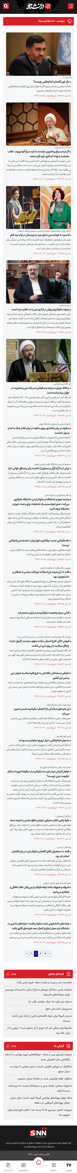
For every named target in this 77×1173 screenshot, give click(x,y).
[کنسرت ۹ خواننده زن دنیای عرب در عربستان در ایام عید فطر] (37, 207)
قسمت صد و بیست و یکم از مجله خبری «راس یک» (43, 982)
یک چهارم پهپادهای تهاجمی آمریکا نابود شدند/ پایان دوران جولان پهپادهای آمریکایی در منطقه (40, 1100)
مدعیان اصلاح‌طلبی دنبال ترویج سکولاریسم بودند (44, 740)
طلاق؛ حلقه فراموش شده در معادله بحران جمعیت (43, 1078)
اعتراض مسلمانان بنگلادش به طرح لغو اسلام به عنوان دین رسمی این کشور (40, 675)
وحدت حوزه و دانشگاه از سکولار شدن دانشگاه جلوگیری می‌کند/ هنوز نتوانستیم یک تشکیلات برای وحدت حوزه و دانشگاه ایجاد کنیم (41, 504)
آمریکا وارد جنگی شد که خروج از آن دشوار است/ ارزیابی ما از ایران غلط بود (39, 1030)
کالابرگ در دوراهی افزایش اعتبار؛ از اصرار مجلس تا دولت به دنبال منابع (40, 1069)
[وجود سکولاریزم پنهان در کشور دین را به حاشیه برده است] (37, 282)
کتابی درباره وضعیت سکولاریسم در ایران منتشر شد (43, 613)
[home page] (38, 1162)
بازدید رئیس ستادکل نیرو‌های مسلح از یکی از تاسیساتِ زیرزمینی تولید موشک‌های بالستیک (37, 992)
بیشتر (11, 974)
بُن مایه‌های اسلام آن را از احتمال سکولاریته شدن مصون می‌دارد (41, 711)
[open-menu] (71, 6)
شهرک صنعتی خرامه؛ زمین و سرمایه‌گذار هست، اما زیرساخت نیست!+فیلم (39, 1088)
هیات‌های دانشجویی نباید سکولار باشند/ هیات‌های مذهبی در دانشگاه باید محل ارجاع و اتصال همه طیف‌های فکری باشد (38, 926)
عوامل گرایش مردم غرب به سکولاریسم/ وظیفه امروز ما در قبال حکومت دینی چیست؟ (38, 774)
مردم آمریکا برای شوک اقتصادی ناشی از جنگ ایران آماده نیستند (41, 1018)
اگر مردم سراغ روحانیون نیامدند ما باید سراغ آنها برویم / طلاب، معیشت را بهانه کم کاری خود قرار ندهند (38, 154)
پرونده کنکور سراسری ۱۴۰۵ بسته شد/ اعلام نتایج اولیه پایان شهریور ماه (39, 1112)
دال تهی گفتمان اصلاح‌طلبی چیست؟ (51, 82)
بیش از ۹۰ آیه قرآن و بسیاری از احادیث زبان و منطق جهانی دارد (38, 468)
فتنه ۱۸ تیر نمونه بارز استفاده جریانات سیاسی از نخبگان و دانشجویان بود (40, 574)
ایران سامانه (32, 1154)
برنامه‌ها (53, 1170)
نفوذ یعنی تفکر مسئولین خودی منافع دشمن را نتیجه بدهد (39, 820)
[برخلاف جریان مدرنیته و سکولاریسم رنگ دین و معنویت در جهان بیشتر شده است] (37, 360)
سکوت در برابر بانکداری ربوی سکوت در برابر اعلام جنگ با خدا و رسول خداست (38, 431)
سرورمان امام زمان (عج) (57, 1009)
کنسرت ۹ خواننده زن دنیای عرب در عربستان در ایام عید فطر (39, 235)
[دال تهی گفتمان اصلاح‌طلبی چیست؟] (37, 54)
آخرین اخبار (8, 1170)
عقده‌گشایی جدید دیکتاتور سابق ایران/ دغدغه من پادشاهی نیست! (39, 543)
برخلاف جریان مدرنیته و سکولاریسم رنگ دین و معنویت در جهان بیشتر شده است (40, 390)
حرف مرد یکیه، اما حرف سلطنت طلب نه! (49, 1001)
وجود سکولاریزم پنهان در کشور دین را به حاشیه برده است (40, 309)
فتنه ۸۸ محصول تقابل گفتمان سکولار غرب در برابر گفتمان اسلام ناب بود (40, 854)
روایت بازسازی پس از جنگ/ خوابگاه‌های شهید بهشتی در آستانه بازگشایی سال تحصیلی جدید (37, 1057)
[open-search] (6, 6)
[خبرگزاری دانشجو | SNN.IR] (38, 6)
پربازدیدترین (23, 1170)
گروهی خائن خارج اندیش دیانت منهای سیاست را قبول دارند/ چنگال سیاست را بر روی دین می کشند (39, 643)
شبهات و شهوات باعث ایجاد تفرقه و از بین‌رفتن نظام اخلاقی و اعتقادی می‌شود (39, 890)
